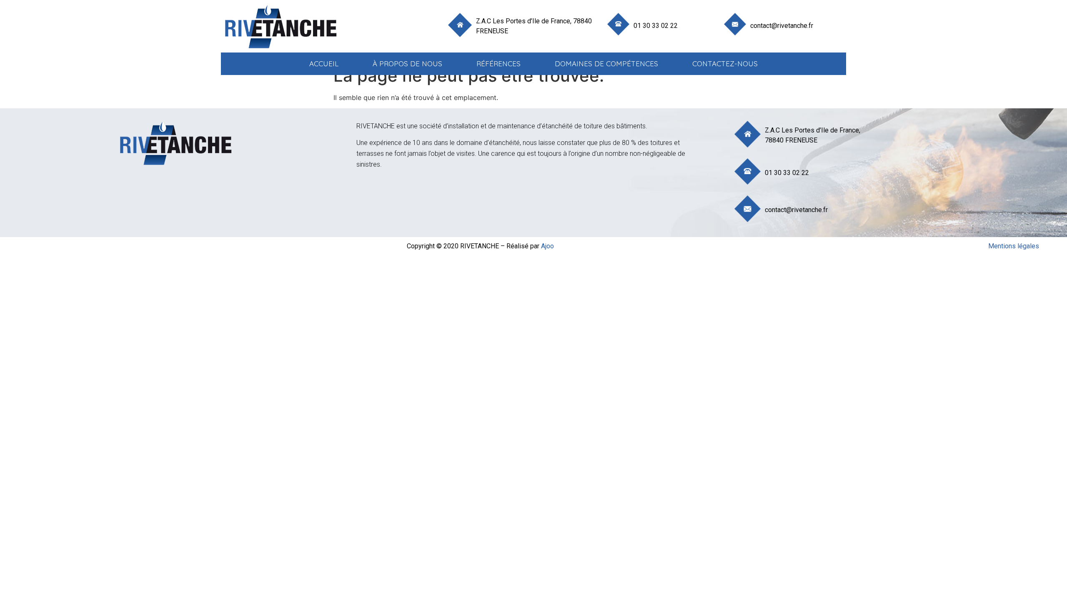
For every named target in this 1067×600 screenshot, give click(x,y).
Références (498, 63)
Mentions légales (1013, 246)
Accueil (323, 63)
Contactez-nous (725, 63)
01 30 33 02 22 (656, 26)
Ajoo (547, 246)
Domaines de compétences (606, 63)
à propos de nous (407, 63)
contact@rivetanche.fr (781, 26)
